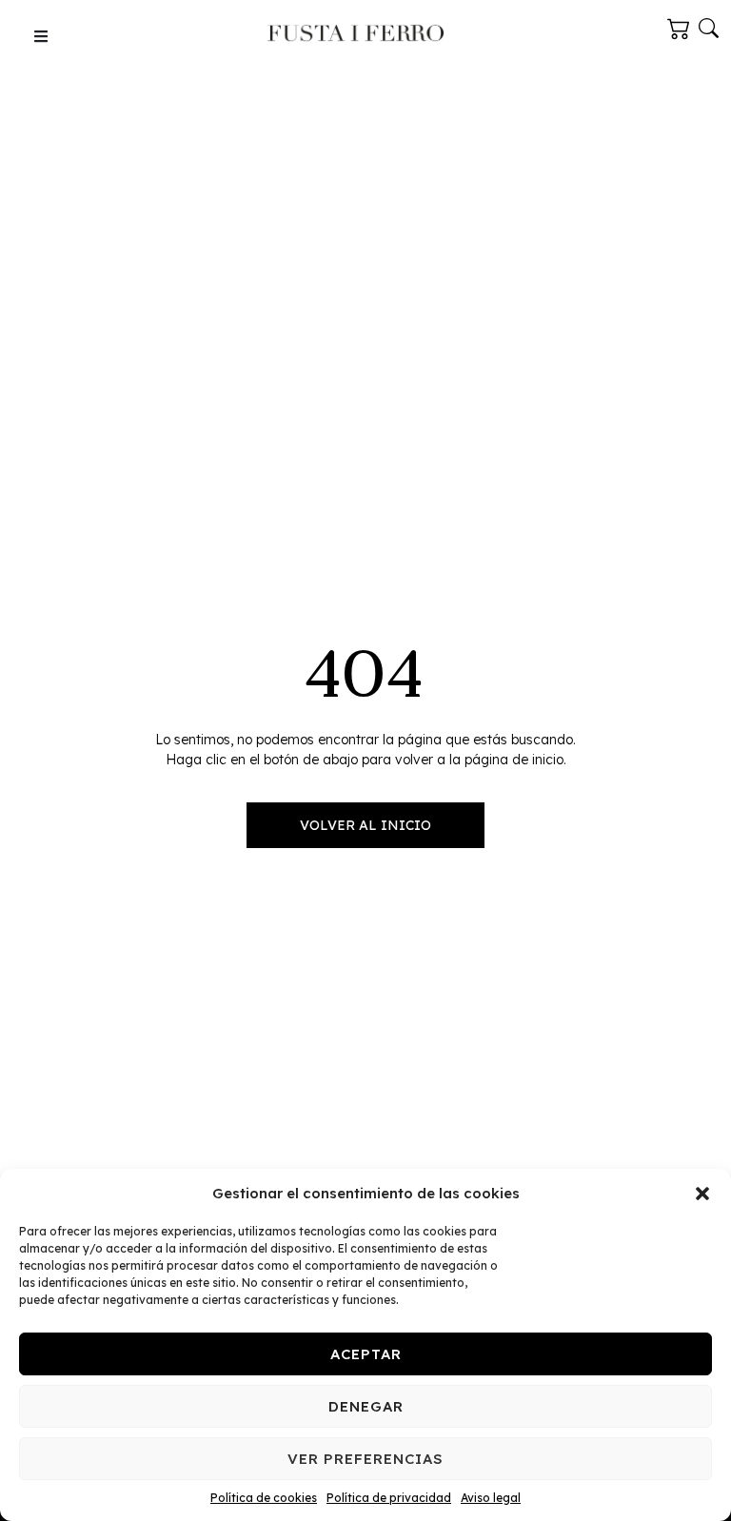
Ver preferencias (365, 1459)
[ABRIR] (41, 36)
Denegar (366, 1406)
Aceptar (366, 1354)
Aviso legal (491, 1498)
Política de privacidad (388, 1498)
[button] (702, 1193)
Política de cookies (263, 1498)
